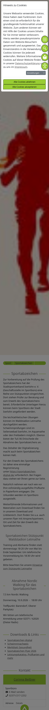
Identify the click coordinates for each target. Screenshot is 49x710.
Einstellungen (33, 73)
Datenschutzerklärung (27, 63)
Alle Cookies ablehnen (24, 81)
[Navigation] (44, 39)
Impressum (21, 66)
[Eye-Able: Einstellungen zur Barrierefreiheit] (44, 66)
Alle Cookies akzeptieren (24, 86)
